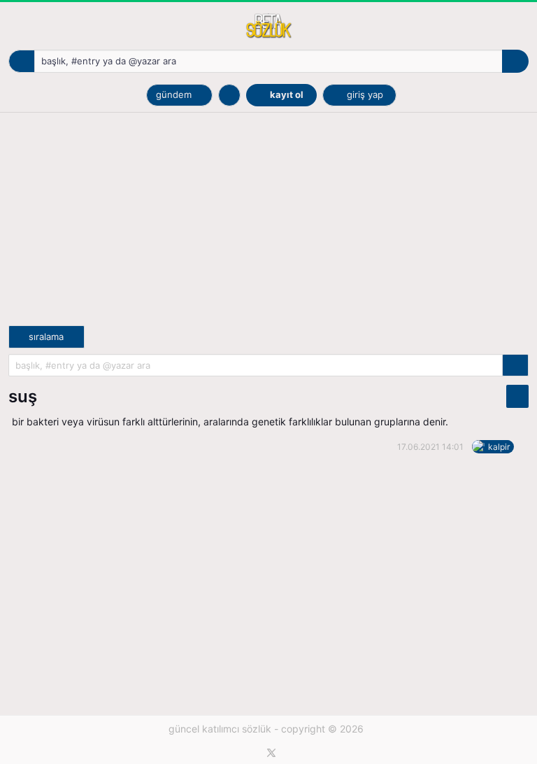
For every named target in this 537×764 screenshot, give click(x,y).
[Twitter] (271, 752)
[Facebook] (256, 753)
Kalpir (499, 446)
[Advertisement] (268, 227)
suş (22, 396)
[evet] (515, 365)
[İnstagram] (286, 752)
